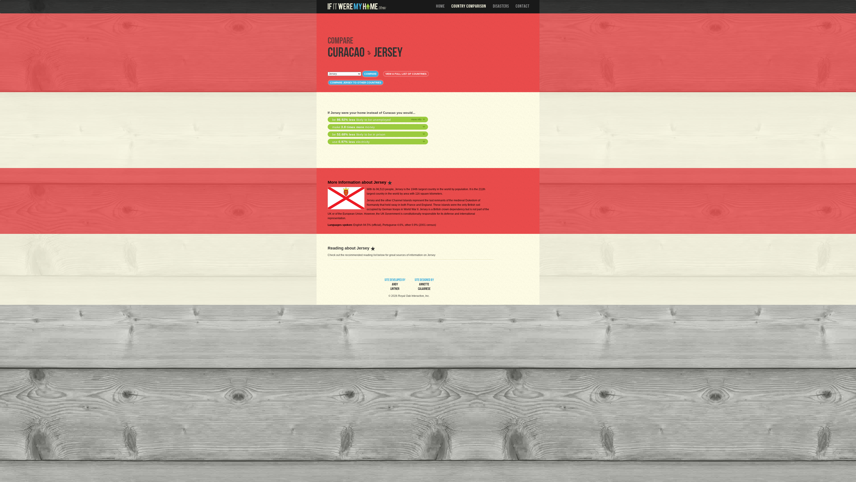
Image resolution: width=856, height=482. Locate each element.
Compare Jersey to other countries (355, 82)
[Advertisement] (429, 25)
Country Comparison (468, 6)
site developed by (395, 284)
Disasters (501, 6)
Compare (370, 74)
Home (440, 6)
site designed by (424, 284)
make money (353, 127)
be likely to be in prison (358, 134)
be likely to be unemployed (361, 119)
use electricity (351, 141)
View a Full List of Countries (405, 74)
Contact (522, 6)
